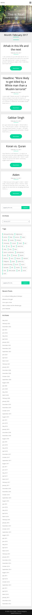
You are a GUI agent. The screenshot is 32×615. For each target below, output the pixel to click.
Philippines (6, 261)
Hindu (4, 249)
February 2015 (6, 554)
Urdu (4, 270)
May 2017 (5, 473)
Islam (15, 249)
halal (13, 246)
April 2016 (5, 513)
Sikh (12, 267)
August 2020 (5, 382)
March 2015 (5, 551)
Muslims (5, 258)
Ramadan (6, 267)
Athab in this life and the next (16, 47)
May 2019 (5, 426)
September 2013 (6, 585)
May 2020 (5, 392)
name (11, 258)
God (9, 246)
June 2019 (5, 423)
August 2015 (5, 535)
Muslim (22, 255)
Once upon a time (7, 302)
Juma (4, 255)
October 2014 (6, 566)
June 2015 (5, 541)
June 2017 (5, 470)
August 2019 (5, 417)
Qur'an (16, 264)
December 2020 (6, 370)
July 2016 (4, 504)
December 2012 (6, 600)
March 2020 (5, 395)
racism (22, 264)
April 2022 (5, 339)
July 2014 (4, 575)
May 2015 (5, 544)
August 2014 (5, 572)
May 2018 (5, 448)
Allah (11, 237)
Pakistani (25, 258)
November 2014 (6, 563)
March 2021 (5, 361)
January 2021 (5, 367)
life (9, 255)
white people (12, 270)
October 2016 (6, 494)
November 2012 (6, 603)
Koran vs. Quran (16, 146)
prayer (13, 261)
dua (25, 243)
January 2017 (5, 485)
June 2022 (5, 333)
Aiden (16, 175)
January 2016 (5, 523)
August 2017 (5, 463)
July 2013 (4, 588)
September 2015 (6, 532)
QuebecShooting (7, 264)
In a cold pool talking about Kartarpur (12, 296)
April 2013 (5, 591)
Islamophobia (20, 252)
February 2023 (6, 323)
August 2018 (5, 438)
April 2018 (5, 451)
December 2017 (6, 454)
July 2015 (4, 538)
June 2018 (5, 445)
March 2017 (5, 479)
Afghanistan (19, 234)
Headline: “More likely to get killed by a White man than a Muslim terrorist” (16, 83)
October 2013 (6, 582)
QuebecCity (20, 261)
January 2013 (5, 597)
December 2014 (6, 560)
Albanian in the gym (7, 299)
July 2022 (4, 330)
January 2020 (5, 401)
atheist (5, 240)
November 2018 (6, 435)
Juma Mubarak (6, 308)
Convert (14, 243)
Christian (18, 240)
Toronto (24, 267)
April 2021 (5, 358)
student (18, 267)
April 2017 (5, 476)
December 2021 (6, 345)
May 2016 (5, 510)
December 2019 (6, 404)
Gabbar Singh (16, 117)
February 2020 (6, 398)
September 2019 (6, 414)
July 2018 (4, 442)
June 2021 (5, 354)
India (10, 249)
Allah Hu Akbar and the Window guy (11, 305)
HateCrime (20, 246)
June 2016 (5, 507)
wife (19, 270)
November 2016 (6, 491)
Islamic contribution (8, 252)
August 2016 (5, 501)
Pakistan (18, 258)
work (4, 273)
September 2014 (6, 569)
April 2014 (5, 579)
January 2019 (5, 429)
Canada (12, 240)
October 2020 (6, 376)
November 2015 (6, 526)
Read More (16, 68)
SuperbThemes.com (16, 613)
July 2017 (4, 466)
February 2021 (6, 364)
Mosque (15, 255)
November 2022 (6, 326)
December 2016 (6, 488)
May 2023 (5, 320)
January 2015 (5, 557)
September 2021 (6, 351)
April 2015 (5, 547)
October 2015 (6, 529)
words (24, 270)
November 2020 (6, 373)
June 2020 (5, 389)
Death (20, 243)
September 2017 (6, 460)
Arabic (23, 237)
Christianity (6, 243)
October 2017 (6, 457)
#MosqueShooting (8, 234)
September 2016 (6, 498)
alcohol (5, 237)
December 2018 (6, 432)
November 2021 (6, 348)
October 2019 (6, 410)
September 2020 (6, 379)
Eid (4, 246)
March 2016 (5, 516)
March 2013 (5, 594)
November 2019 (6, 407)
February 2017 (6, 482)
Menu (3, 3)
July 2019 (4, 420)
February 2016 (6, 519)
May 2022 (5, 336)
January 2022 (5, 342)
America (17, 237)
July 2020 (4, 386)
